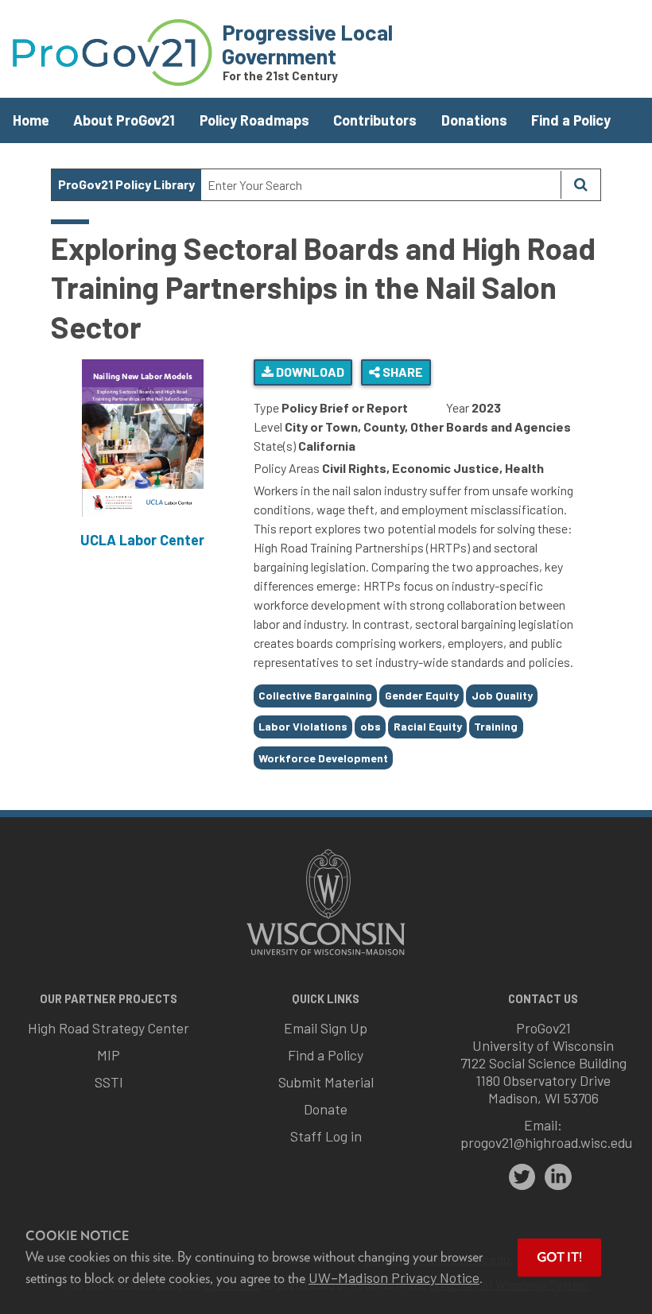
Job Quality (502, 695)
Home (31, 120)
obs (370, 726)
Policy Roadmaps (254, 120)
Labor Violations (302, 726)
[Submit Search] (580, 185)
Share (401, 371)
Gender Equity (422, 695)
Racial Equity (428, 726)
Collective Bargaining (315, 695)
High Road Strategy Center (108, 1028)
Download (309, 371)
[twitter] (522, 1177)
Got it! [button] (559, 1257)
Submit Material (326, 1082)
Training (496, 726)
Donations (474, 120)
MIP (108, 1055)
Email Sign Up (325, 1028)
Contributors (375, 120)
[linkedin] (558, 1177)
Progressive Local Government (307, 43)
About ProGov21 (124, 120)
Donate (325, 1109)
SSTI (109, 1082)
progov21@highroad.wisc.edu (546, 1142)
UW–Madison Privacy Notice (394, 1277)
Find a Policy (571, 120)
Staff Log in (326, 1136)
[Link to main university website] (326, 956)
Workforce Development (323, 758)
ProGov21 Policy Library (126, 184)
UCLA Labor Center (142, 539)
